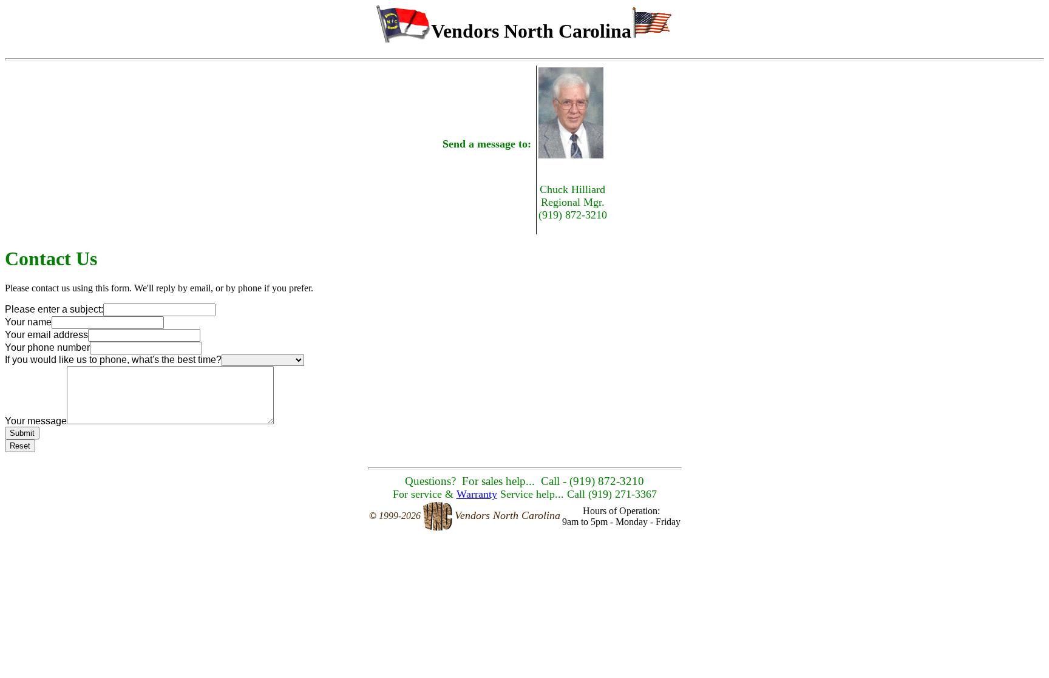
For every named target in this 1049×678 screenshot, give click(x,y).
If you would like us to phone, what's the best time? (113, 359)
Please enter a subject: (54, 309)
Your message (36, 421)
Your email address (46, 335)
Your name (28, 322)
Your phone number (47, 347)
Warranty (477, 494)
